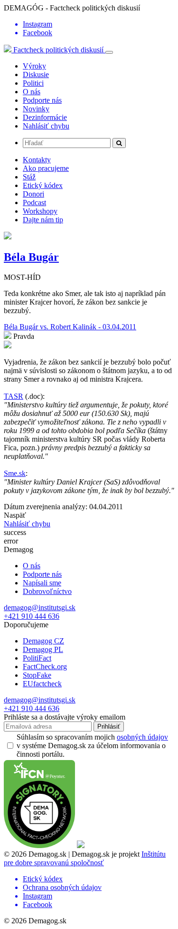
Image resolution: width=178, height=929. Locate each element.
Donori (33, 194)
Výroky (34, 66)
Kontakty (37, 160)
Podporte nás (42, 100)
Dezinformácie (45, 117)
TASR (13, 396)
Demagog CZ (43, 641)
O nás (31, 92)
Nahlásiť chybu (46, 126)
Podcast (34, 202)
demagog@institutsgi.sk (39, 607)
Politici (33, 83)
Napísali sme (42, 583)
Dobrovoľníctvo (47, 591)
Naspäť (15, 515)
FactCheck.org (45, 666)
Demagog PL (43, 649)
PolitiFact (37, 658)
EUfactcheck (42, 684)
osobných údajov (142, 737)
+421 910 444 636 (31, 616)
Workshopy (40, 211)
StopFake (37, 675)
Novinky (36, 109)
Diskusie (36, 74)
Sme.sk (15, 473)
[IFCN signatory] (39, 845)
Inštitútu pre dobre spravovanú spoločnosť (85, 858)
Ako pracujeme (46, 168)
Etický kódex (43, 185)
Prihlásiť (108, 726)
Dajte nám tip (43, 220)
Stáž (29, 177)
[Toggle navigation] (109, 52)
